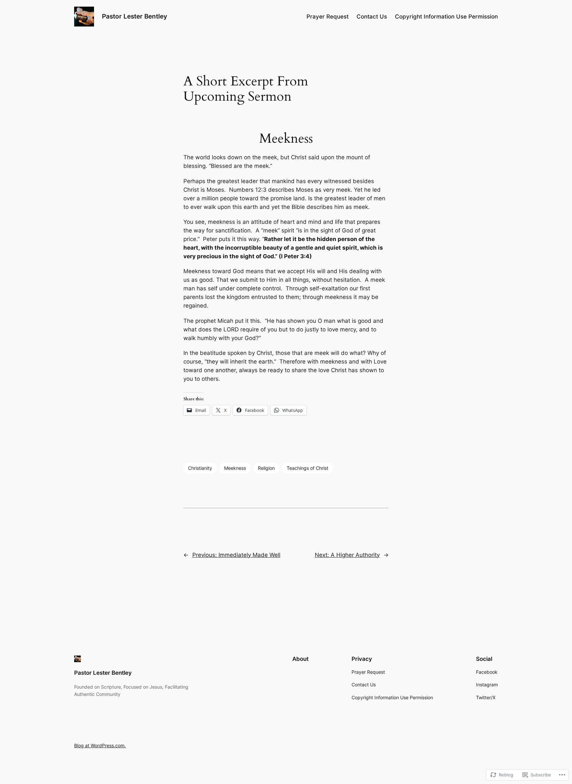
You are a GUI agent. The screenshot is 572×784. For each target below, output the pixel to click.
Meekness (235, 468)
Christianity (200, 468)
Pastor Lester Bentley (134, 16)
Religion (266, 468)
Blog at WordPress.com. (100, 745)
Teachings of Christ (307, 468)
